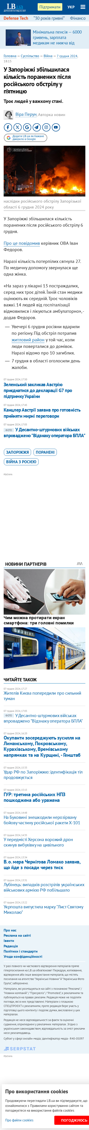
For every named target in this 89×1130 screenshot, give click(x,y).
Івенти (9, 940)
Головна (10, 55)
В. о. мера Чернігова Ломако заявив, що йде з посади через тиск (42, 864)
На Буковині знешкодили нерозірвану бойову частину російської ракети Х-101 (42, 820)
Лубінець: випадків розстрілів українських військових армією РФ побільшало (44, 887)
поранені (45, 452)
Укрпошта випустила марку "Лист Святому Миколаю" (43, 909)
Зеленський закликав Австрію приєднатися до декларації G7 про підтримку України (38, 390)
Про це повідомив (22, 243)
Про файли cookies (19, 1120)
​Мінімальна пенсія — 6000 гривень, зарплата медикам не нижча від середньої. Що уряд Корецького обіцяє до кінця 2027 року (57, 45)
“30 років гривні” (49, 18)
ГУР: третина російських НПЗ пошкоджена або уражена (34, 797)
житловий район (28, 340)
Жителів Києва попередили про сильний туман (42, 695)
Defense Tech (16, 18)
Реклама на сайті (17, 935)
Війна (48, 55)
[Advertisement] (45, 511)
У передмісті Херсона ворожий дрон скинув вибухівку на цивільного (38, 842)
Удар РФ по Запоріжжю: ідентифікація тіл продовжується (43, 774)
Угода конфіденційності (23, 956)
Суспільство (30, 55)
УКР (71, 7)
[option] (45, 37)
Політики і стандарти (21, 951)
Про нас (10, 930)
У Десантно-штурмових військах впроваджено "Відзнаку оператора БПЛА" (44, 433)
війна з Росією (21, 461)
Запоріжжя (17, 452)
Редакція (11, 946)
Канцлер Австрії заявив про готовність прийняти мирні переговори (42, 413)
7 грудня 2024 (67, 56)
